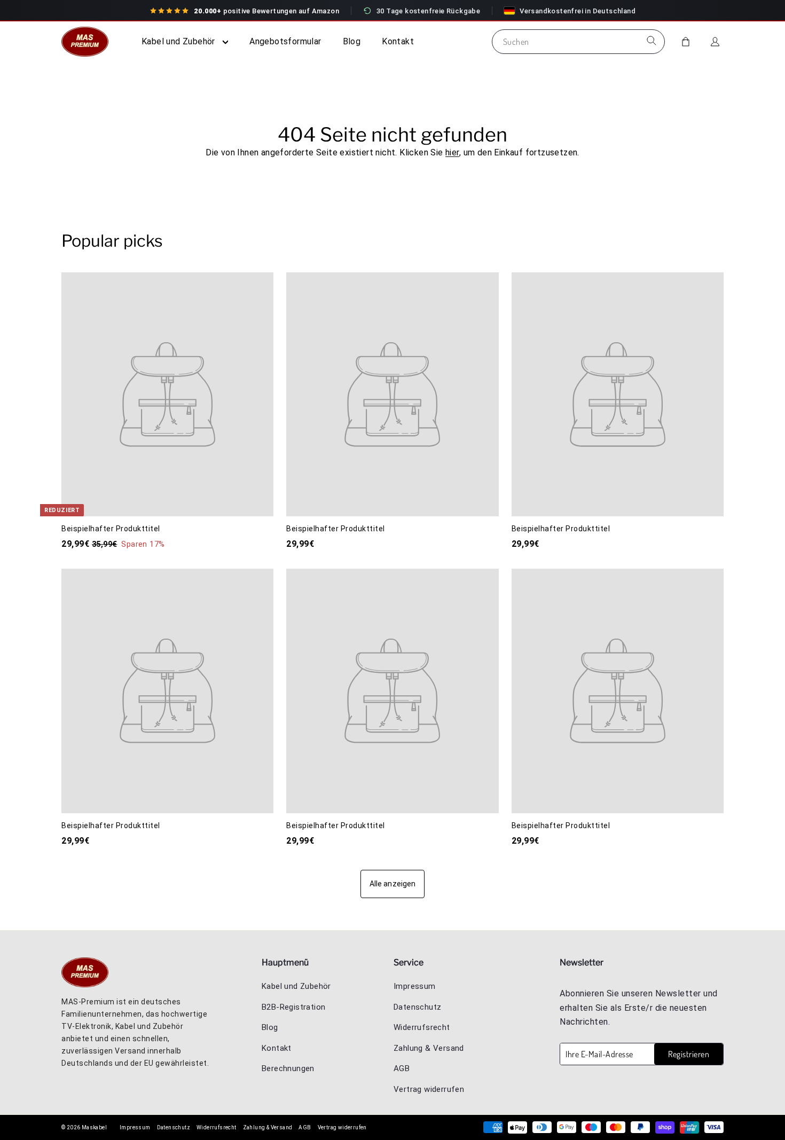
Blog (352, 41)
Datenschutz (417, 1007)
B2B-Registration (293, 1007)
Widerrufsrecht (422, 1027)
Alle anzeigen (392, 883)
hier (452, 152)
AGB (402, 1068)
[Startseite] (88, 42)
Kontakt (398, 41)
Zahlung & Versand (429, 1048)
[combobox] (578, 41)
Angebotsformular (285, 41)
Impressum (415, 986)
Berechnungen (288, 1068)
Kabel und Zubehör (179, 41)
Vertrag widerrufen (429, 1089)
